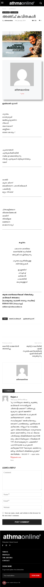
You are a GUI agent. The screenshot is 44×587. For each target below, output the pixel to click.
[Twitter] (10, 25)
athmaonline (8, 20)
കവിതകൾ (12, 9)
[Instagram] (6, 545)
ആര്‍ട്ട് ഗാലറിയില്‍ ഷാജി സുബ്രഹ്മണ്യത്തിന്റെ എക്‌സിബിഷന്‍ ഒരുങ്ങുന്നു (32, 351)
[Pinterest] (15, 25)
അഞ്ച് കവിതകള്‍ (15, 319)
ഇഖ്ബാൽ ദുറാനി (28, 319)
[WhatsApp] (21, 25)
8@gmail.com (16, 457)
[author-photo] (22, 376)
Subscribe (36, 575)
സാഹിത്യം (14, 12)
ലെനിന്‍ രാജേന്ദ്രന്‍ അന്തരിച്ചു (10, 347)
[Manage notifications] (4, 583)
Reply (12, 460)
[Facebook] (4, 25)
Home (4, 9)
